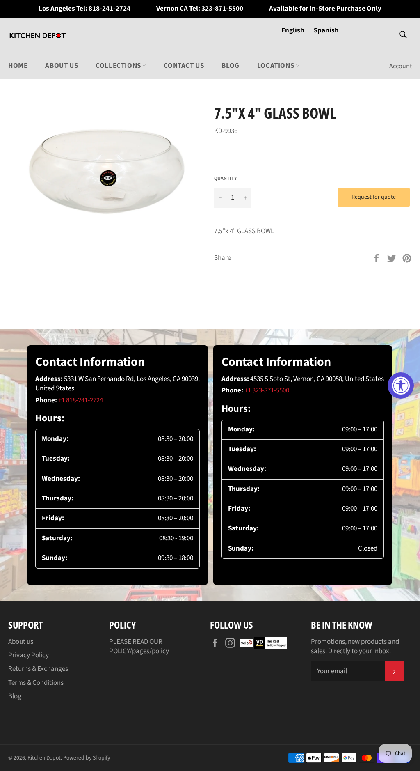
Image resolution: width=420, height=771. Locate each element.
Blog (230, 66)
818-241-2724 (109, 9)
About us (61, 66)
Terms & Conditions (36, 683)
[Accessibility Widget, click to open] (401, 385)
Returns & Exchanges (38, 669)
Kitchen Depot (44, 758)
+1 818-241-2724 (80, 400)
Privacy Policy (28, 655)
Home (17, 66)
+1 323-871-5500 (266, 390)
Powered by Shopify (86, 758)
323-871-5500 (222, 9)
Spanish (326, 30)
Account (400, 66)
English (293, 30)
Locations (276, 66)
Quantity (225, 178)
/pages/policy (149, 651)
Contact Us (184, 66)
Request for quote (374, 197)
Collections (119, 66)
